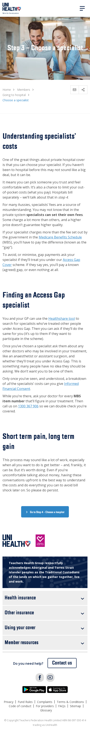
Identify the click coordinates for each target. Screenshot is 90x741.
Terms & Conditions (70, 701)
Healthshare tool (61, 318)
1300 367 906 (28, 406)
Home (7, 90)
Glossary (46, 710)
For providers (45, 706)
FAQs (62, 706)
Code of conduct (20, 706)
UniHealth (12, 8)
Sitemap (75, 706)
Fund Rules (25, 701)
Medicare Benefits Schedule (60, 237)
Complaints (44, 701)
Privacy (8, 701)
